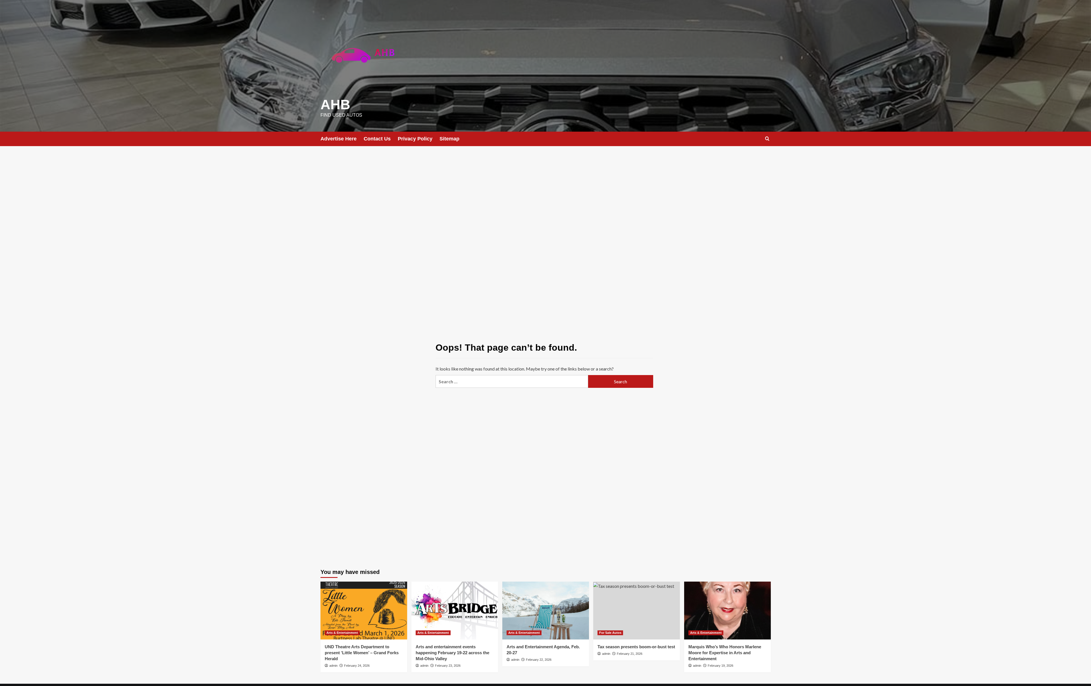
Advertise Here (338, 139)
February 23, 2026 (448, 665)
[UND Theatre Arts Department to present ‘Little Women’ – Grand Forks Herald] (363, 610)
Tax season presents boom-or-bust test (636, 646)
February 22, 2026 (538, 659)
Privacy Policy (415, 139)
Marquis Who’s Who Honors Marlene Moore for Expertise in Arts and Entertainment (724, 652)
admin (333, 665)
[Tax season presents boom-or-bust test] (636, 610)
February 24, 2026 (357, 665)
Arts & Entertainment (342, 632)
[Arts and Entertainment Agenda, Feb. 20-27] (545, 610)
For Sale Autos (610, 632)
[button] (767, 139)
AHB (335, 104)
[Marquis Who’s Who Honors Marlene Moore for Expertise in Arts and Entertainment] (727, 610)
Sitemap (449, 139)
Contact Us (377, 139)
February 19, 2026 (720, 665)
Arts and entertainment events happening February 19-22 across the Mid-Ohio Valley (452, 652)
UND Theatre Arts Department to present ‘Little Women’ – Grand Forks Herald (362, 652)
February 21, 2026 (629, 653)
